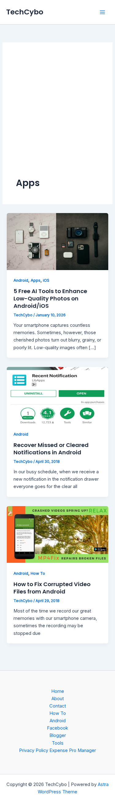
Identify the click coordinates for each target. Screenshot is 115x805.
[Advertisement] (57, 116)
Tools (57, 743)
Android (20, 280)
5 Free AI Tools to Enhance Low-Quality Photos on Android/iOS (50, 298)
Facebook (57, 728)
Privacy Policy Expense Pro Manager (57, 750)
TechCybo (24, 12)
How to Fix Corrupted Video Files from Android (51, 587)
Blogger (57, 735)
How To (38, 573)
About (58, 698)
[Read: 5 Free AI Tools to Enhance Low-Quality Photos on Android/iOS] (57, 241)
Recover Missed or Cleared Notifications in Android (51, 448)
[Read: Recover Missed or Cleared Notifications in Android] (57, 395)
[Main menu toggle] (102, 12)
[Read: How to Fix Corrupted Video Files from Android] (57, 534)
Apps (35, 280)
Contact (57, 706)
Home (57, 691)
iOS (46, 280)
